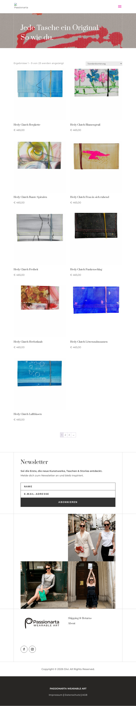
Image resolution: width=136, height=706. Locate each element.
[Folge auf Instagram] (32, 649)
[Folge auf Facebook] (24, 649)
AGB (84, 694)
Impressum (56, 694)
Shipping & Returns (80, 618)
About (71, 623)
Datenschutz (72, 694)
